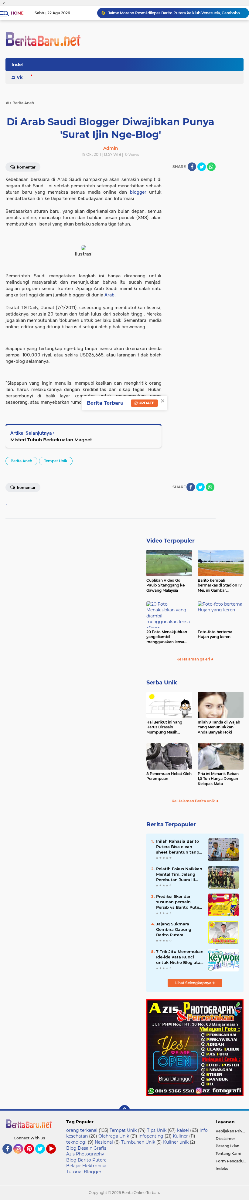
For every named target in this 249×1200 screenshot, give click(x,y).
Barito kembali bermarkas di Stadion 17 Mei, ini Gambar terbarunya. (220, 585)
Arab (109, 295)
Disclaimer (225, 1138)
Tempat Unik (55, 461)
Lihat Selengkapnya (193, 983)
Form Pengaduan (232, 1161)
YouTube (55, 1156)
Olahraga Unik (113, 1136)
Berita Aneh (21, 461)
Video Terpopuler (170, 540)
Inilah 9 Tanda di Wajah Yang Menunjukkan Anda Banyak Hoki (219, 727)
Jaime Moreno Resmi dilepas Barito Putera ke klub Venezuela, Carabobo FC (176, 13)
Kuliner (180, 1136)
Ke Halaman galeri (193, 659)
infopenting (150, 1136)
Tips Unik (156, 1130)
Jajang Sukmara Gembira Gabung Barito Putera (173, 929)
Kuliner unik (176, 1142)
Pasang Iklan (227, 1146)
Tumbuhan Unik (138, 1142)
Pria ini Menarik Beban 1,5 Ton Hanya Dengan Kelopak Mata (218, 778)
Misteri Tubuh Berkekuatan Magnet (51, 440)
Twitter (42, 1156)
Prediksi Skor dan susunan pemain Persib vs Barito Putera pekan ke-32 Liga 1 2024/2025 (179, 902)
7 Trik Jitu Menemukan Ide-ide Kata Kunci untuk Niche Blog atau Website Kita (179, 957)
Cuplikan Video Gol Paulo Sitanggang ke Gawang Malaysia (165, 585)
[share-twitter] (201, 166)
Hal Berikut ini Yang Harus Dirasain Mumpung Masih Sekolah (164, 727)
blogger (138, 192)
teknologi (76, 1142)
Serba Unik (161, 682)
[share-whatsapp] (211, 166)
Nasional (104, 1142)
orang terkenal (81, 1130)
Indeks (222, 1168)
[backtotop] (124, 1110)
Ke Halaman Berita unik (194, 801)
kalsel (183, 1130)
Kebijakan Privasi (231, 1131)
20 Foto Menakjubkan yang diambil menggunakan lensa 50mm (166, 637)
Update (146, 403)
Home (17, 13)
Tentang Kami (228, 1153)
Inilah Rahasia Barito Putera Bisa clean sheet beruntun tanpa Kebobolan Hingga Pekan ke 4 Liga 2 (179, 847)
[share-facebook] (192, 166)
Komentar (26, 487)
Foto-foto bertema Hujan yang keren (215, 634)
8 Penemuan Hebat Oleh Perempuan (169, 776)
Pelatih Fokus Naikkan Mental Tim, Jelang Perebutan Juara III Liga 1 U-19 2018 (179, 874)
